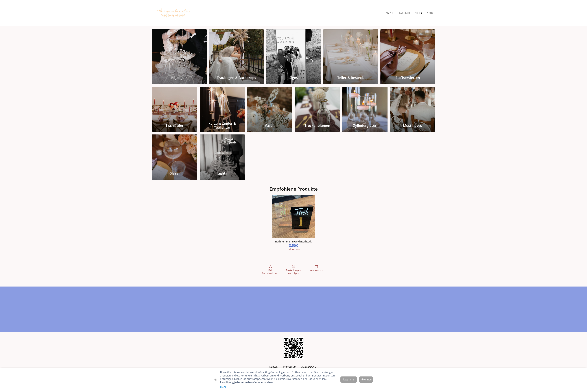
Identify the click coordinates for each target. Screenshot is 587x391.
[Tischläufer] (174, 103)
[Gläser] (174, 151)
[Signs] (293, 50)
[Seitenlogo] (173, 12)
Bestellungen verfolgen (293, 272)
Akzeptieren (348, 379)
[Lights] (222, 151)
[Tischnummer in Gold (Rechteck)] (293, 216)
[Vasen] (269, 103)
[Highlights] (179, 50)
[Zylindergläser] (364, 103)
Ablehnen (366, 379)
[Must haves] (412, 103)
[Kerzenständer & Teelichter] (222, 103)
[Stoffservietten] (407, 50)
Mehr (223, 387)
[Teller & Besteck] (350, 50)
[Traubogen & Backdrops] (236, 50)
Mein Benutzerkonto (270, 272)
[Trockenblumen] (317, 103)
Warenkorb (316, 270)
